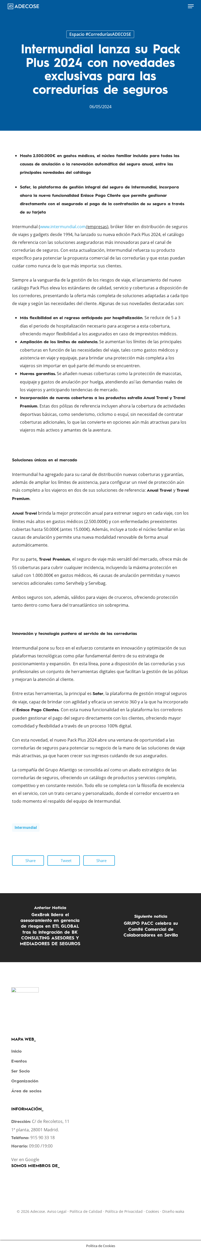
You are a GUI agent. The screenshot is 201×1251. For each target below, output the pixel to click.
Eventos (19, 1061)
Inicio (16, 1051)
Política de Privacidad (124, 1211)
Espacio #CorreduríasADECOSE (100, 34)
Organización (24, 1081)
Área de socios (26, 1091)
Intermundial (26, 827)
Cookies (152, 1211)
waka (179, 1211)
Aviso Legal (56, 1211)
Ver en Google (25, 1159)
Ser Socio (20, 1071)
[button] (191, 6)
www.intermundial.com (63, 226)
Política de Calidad (86, 1211)
